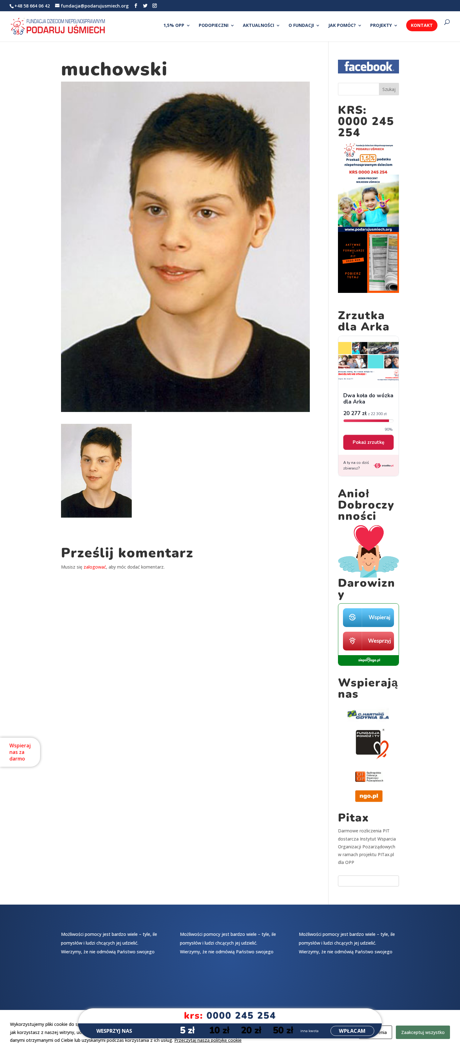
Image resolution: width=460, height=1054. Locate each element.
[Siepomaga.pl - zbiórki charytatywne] (368, 664)
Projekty (381, 25)
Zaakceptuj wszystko (423, 1032)
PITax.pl (386, 854)
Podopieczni (213, 25)
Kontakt (422, 25)
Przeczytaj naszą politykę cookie (208, 1040)
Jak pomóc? (342, 25)
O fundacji (301, 25)
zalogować (95, 567)
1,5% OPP (173, 25)
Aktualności (258, 25)
